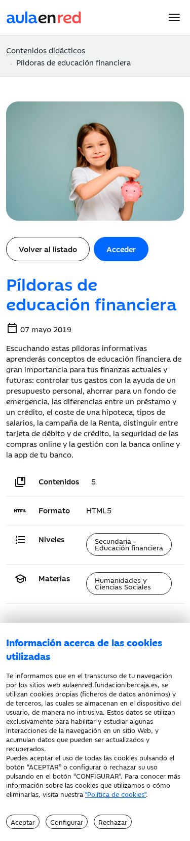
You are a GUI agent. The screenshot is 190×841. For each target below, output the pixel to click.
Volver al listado (48, 248)
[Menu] (174, 17)
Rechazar (112, 821)
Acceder (121, 248)
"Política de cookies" (115, 793)
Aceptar (23, 821)
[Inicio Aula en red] (44, 16)
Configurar (66, 821)
